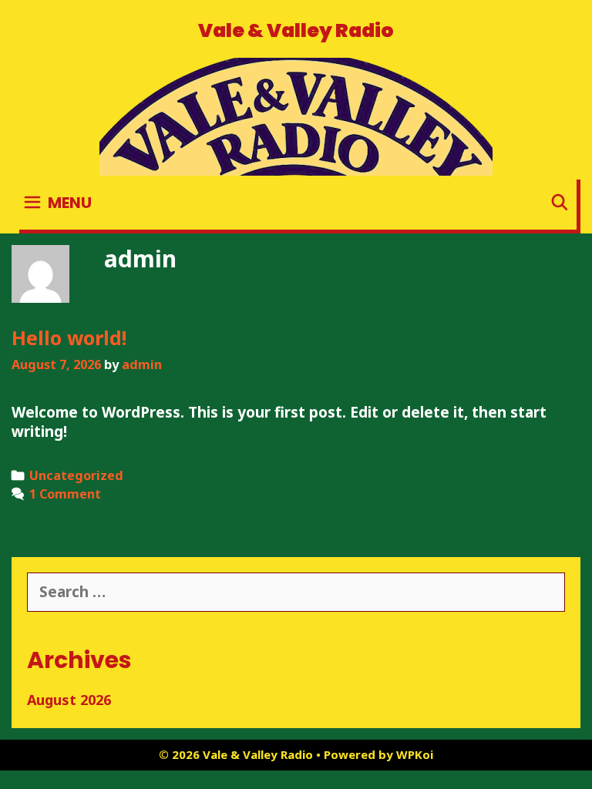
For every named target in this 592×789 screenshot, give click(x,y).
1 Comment (65, 493)
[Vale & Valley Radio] (296, 116)
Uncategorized (76, 475)
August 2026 (69, 699)
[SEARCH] (560, 203)
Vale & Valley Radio (296, 30)
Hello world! (69, 337)
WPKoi (414, 754)
